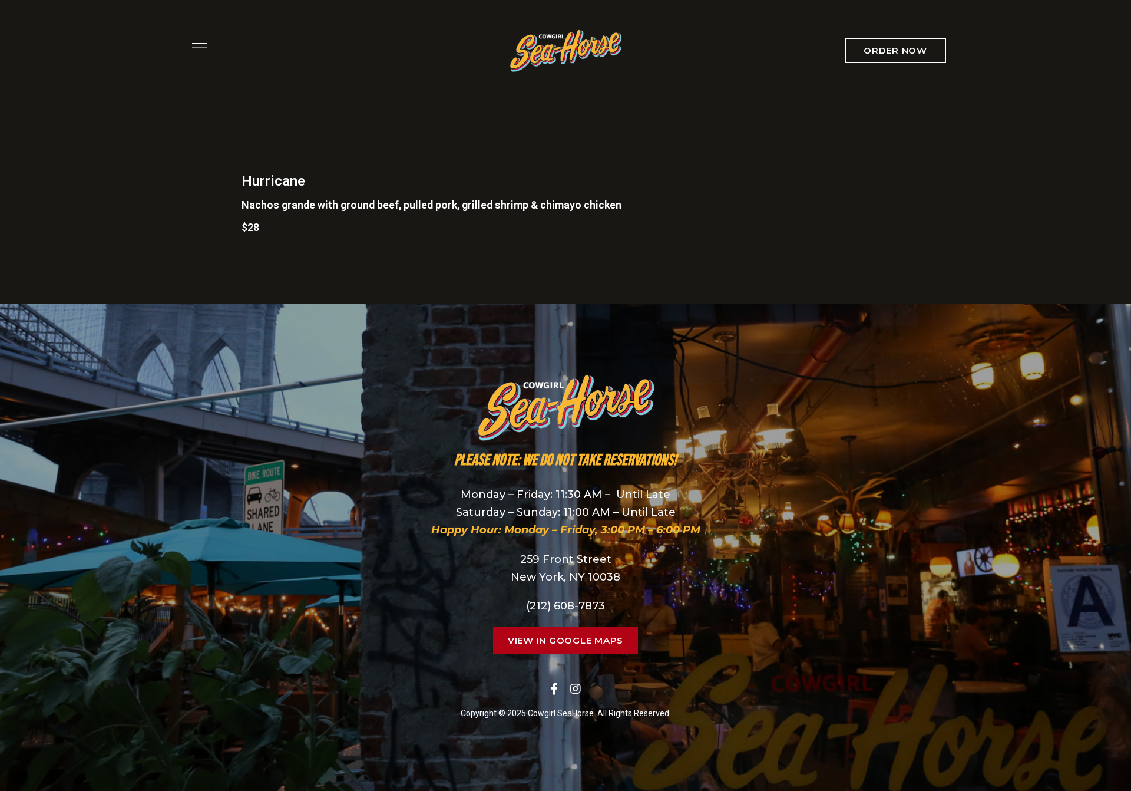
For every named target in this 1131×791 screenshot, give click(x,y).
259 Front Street (565, 559)
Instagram (575, 689)
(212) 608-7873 (565, 605)
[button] (895, 50)
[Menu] (197, 48)
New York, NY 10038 (565, 577)
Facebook (554, 689)
